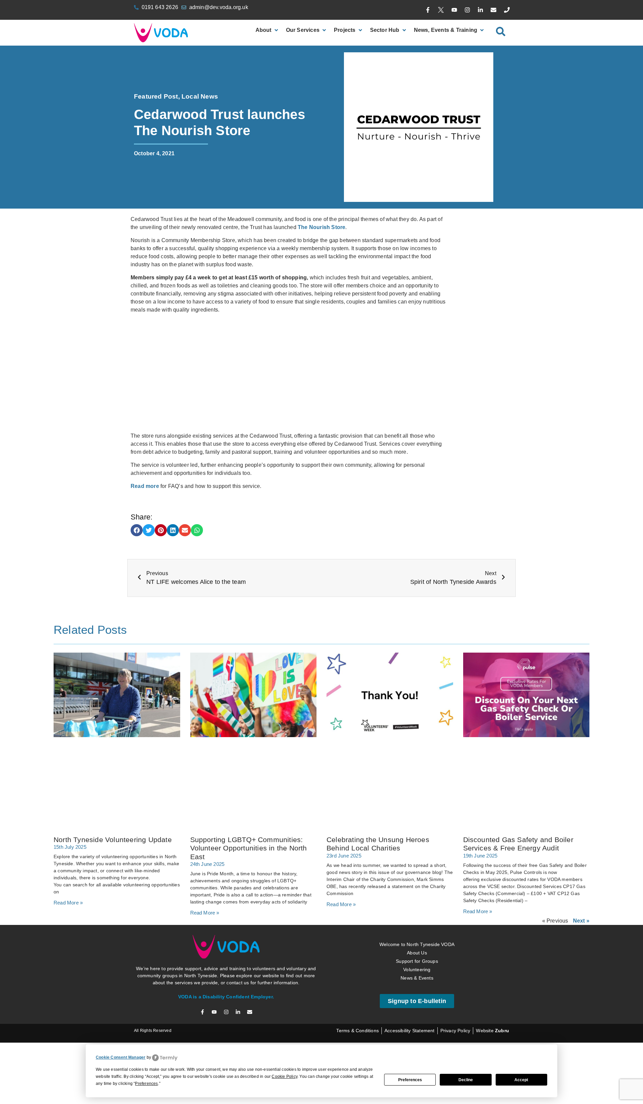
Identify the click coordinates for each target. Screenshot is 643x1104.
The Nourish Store (321, 227)
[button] (137, 530)
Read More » (68, 902)
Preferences (410, 1080)
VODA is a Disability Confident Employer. (226, 996)
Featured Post (156, 96)
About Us (417, 952)
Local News (200, 96)
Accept (521, 1080)
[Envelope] (493, 10)
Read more (145, 486)
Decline (465, 1080)
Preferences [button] (146, 1083)
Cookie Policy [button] (284, 1076)
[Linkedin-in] (480, 10)
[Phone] (506, 10)
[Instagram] (467, 10)
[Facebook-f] (428, 10)
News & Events (417, 978)
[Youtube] (454, 10)
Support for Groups (417, 961)
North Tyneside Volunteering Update (113, 839)
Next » (581, 921)
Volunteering (416, 969)
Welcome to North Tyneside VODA (416, 944)
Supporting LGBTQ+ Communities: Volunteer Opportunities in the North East (248, 848)
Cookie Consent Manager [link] (120, 1057)
